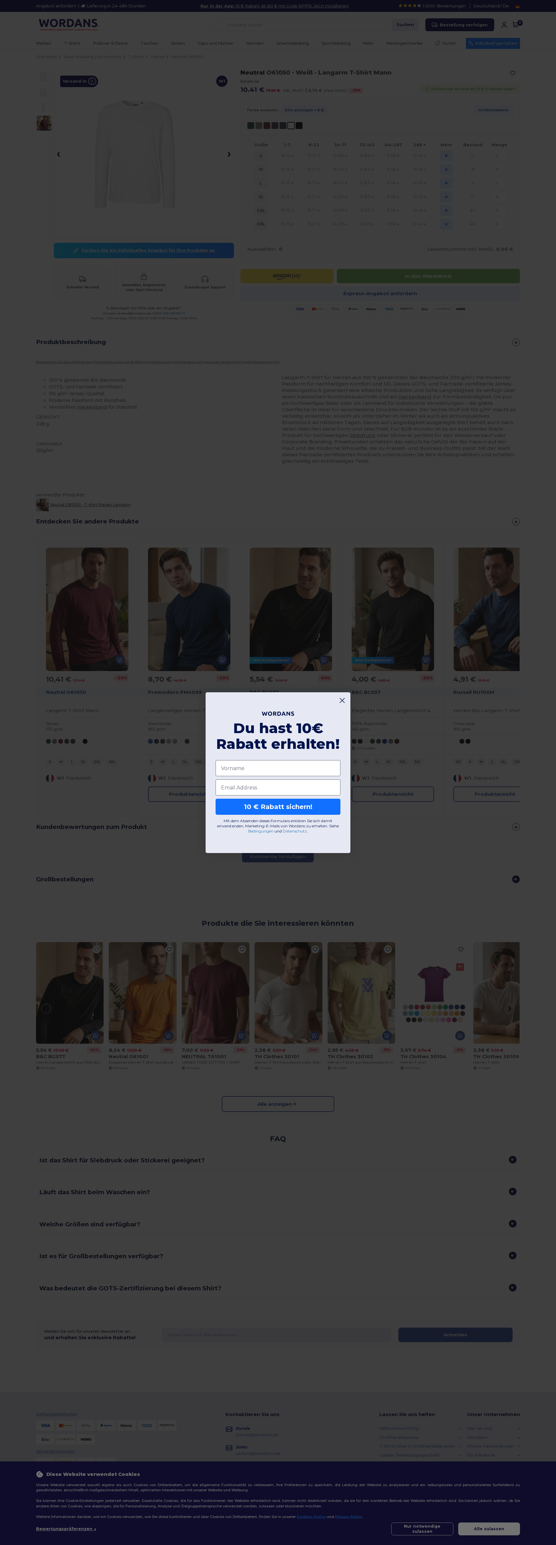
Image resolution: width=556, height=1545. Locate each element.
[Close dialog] (342, 700)
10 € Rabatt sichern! (278, 807)
